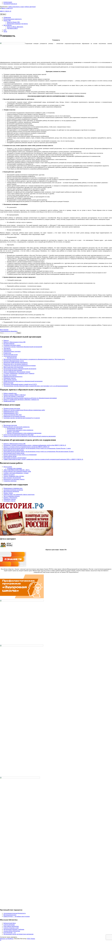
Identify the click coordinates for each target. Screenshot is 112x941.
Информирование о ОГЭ (11, 413)
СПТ (5, 30)
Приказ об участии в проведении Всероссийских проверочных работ (24, 410)
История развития (9, 343)
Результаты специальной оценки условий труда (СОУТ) (20, 384)
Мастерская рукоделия (10, 425)
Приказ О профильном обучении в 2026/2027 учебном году (21, 399)
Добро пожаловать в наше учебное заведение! (22, 6)
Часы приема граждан (10, 379)
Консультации (4, 329)
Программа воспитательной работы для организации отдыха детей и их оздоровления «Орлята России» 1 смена (37, 448)
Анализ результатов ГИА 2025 (13, 414)
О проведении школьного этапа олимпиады (20, 430)
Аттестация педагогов (10, 356)
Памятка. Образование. (10, 497)
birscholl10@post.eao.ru (10, 3)
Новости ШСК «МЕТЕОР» (15, 27)
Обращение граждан (10, 378)
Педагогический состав (11, 354)
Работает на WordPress (6, 938)
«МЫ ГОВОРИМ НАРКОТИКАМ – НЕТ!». (17, 470)
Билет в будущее (8, 382)
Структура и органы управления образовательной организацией (23, 346)
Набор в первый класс (10, 393)
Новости (6, 340)
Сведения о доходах (9, 501)
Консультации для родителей (12, 477)
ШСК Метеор (8, 25)
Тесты (5, 31)
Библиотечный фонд (10, 923)
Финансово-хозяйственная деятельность (15, 362)
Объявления (7, 17)
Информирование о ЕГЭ (11, 411)
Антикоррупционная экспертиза (13, 490)
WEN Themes (31, 938)
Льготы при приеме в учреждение (14, 396)
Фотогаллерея (8, 466)
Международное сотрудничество (13, 367)
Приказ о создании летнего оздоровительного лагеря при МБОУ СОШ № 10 (26, 447)
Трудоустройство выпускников (13, 370)
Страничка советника (10, 481)
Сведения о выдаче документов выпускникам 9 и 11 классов (22, 418)
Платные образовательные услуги (14, 361)
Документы (7, 348)
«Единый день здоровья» (14, 468)
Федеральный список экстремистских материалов (18, 934)
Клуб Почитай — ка (10, 932)
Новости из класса (9, 474)
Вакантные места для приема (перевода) (16, 364)
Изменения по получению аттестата (14, 416)
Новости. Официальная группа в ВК (14, 342)
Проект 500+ (7, 20)
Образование (7, 350)
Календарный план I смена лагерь (14, 450)
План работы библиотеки (11, 926)
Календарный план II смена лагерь (14, 453)
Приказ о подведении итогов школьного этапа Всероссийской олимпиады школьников (30, 436)
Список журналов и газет (11, 928)
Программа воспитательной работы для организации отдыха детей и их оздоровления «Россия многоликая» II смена (39, 451)
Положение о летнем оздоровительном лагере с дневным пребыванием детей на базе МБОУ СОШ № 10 (35, 445)
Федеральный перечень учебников (14, 929)
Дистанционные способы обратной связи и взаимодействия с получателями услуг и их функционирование (36, 386)
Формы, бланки (8, 493)
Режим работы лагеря (10, 456)
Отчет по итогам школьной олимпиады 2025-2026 (18, 434)
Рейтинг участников (13, 431)
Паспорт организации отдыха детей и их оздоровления (20, 454)
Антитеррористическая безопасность (15, 913)
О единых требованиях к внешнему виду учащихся (19, 373)
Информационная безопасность (13, 376)
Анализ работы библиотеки (12, 931)
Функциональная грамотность (13, 19)
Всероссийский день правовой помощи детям (17, 471)
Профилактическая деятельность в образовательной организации (23, 381)
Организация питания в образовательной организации (20, 368)
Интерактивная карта (10, 915)
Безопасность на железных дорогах (14, 479)
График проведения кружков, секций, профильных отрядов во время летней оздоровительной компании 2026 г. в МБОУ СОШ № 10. (43, 459)
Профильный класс (9, 401)
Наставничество (12, 357)
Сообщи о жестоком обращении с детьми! (16, 473)
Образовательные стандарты (12, 351)
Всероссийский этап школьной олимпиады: (17, 427)
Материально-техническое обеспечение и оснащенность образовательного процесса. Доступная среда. (34, 359)
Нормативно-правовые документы (17, 23)
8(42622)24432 (8, 2)
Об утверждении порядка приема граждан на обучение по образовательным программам (30, 398)
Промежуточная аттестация (12, 408)
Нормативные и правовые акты (13, 488)
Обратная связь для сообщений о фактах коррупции (19, 494)
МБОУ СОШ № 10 (5, 11)
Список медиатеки (9, 924)
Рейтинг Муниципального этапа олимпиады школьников (24, 433)
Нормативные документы (14, 428)
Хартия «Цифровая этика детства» (14, 476)
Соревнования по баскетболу (9, 331)
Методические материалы (11, 491)
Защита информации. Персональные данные (17, 372)
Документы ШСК (12, 28)
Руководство (7, 353)
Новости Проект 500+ (13, 22)
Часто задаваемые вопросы (12, 496)
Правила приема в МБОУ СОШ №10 (15, 395)
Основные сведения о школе (12, 345)
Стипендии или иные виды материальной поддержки (20, 365)
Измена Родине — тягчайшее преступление (17, 916)
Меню (4, 14)
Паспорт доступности (10, 375)
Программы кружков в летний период (15, 457)
